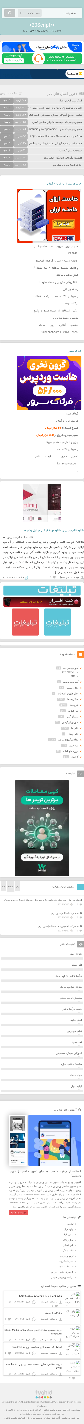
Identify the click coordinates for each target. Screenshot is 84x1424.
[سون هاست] (42, 63)
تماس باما (68, 1234)
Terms (78, 1401)
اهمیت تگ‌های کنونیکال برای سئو (63, 158)
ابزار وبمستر (72, 687)
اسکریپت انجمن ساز (70, 101)
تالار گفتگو (68, 1245)
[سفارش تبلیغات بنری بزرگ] (42, 594)
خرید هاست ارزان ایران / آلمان (64, 184)
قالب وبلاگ (73, 734)
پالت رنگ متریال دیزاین (62, 1272)
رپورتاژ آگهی (72, 716)
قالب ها (28, 537)
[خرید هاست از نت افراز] (42, 606)
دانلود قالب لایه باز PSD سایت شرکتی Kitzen (40, 1296)
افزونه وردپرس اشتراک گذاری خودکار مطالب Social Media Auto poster (33, 1332)
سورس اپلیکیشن (70, 722)
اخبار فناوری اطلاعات (68, 693)
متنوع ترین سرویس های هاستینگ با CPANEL (56, 250)
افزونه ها (74, 705)
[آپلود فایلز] (42, 51)
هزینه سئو (76, 954)
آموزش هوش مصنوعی (69, 1053)
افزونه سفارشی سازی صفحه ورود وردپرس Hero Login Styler (33, 1366)
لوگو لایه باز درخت (53, 1313)
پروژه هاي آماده (70, 751)
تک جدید (77, 1042)
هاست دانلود (11, 1417)
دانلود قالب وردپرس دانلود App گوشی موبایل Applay (54, 530)
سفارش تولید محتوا (71, 998)
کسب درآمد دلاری (72, 1009)
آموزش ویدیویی (70, 682)
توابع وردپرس (66, 1256)
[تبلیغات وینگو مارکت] (42, 875)
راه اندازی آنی (70, 289)
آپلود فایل (76, 1086)
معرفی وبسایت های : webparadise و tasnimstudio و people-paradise (41, 129)
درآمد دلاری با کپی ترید (69, 976)
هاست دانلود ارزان (71, 1064)
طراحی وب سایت (70, 1417)
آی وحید (56, 1417)
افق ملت (77, 965)
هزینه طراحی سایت (71, 987)
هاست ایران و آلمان (67, 421)
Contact (45, 1401)
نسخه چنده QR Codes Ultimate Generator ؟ (56, 136)
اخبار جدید (76, 1020)
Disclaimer (42, 1406)
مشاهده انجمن (8, 93)
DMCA (53, 1401)
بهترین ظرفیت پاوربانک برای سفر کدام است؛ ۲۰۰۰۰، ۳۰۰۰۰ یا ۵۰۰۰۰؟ (42, 108)
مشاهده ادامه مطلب (13, 577)
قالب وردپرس (14, 537)
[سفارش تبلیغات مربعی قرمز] (25, 634)
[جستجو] (9, 13)
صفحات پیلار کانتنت (70, 151)
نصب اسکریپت (66, 1261)
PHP (73, 676)
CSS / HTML (68, 672)
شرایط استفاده (66, 1266)
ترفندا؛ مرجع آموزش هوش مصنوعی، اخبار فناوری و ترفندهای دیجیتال (42, 115)
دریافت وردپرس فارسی (62, 1277)
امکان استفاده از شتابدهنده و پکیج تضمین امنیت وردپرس (56, 314)
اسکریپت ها (72, 699)
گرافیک (75, 757)
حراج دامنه (76, 1075)
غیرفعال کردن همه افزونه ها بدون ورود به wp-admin (37, 1347)
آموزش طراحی (70, 668)
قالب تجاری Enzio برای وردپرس (66, 913)
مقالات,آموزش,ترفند (68, 739)
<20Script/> (42, 25)
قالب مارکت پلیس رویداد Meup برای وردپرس (59, 926)
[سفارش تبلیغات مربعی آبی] (57, 634)
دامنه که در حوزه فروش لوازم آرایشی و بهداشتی (55, 143)
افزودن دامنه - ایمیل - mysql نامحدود (57, 261)
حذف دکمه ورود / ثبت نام (67, 165)
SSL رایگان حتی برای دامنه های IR (58, 282)
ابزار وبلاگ (68, 1240)
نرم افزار (74, 745)
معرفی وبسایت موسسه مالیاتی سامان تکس (57, 122)
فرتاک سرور (74, 351)
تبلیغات (70, 1224)
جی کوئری (73, 711)
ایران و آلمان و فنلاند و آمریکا (62, 442)
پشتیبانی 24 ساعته (67, 449)
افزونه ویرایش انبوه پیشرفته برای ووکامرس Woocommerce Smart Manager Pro (43, 900)
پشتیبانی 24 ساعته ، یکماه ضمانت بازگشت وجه (56, 300)
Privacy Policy (66, 1401)
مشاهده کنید (17, 1212)
